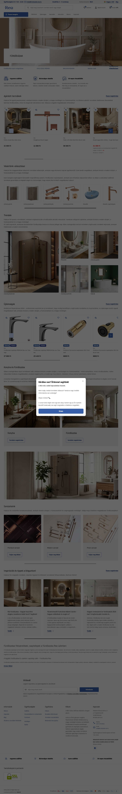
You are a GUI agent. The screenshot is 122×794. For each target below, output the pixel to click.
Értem (61, 411)
